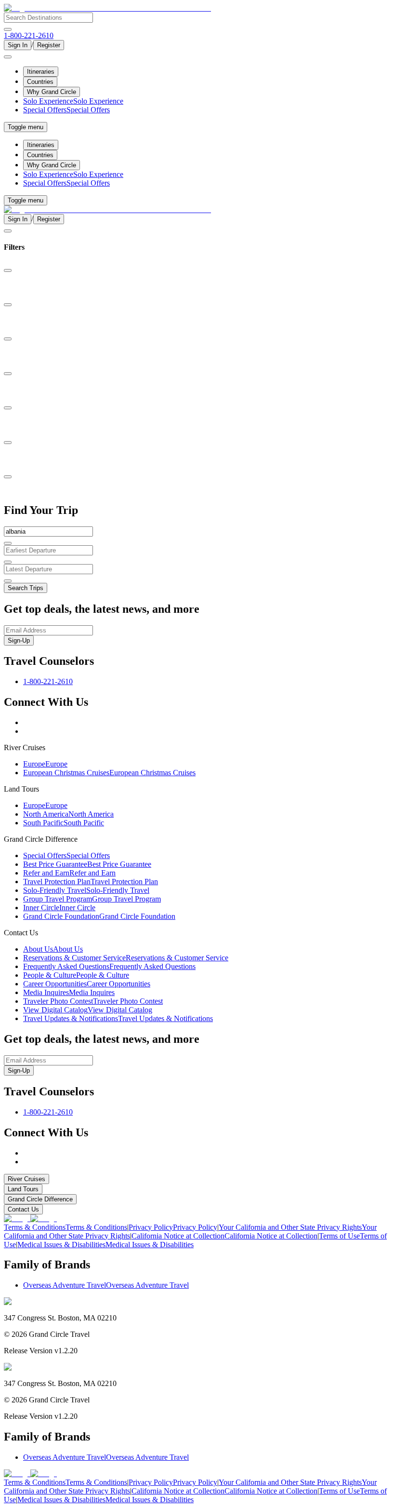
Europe (45, 764)
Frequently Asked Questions (109, 966)
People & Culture (76, 975)
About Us (53, 949)
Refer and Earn (69, 873)
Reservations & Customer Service (125, 958)
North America (68, 814)
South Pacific (63, 823)
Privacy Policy (173, 1227)
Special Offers (66, 110)
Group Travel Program (92, 899)
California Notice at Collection (224, 1236)
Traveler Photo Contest (93, 1001)
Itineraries (40, 71)
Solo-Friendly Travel (86, 890)
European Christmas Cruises (109, 772)
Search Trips (25, 588)
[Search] (8, 29)
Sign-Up (19, 640)
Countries (40, 81)
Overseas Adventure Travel (106, 1285)
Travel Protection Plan (90, 881)
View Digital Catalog (87, 1010)
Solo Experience (73, 101)
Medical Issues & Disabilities (105, 1244)
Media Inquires (69, 992)
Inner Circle (59, 907)
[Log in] (8, 56)
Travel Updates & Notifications (118, 1018)
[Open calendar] (8, 562)
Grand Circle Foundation (99, 916)
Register (48, 45)
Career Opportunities (86, 984)
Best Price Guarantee (87, 864)
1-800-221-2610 (48, 681)
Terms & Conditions (65, 1227)
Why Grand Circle (51, 91)
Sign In (17, 45)
